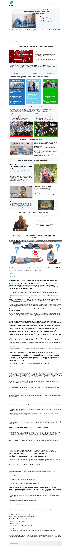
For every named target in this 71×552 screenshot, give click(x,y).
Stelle (53, 459)
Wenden (39, 304)
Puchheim (43, 295)
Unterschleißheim (53, 295)
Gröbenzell (26, 295)
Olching (52, 348)
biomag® (11, 40)
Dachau (23, 295)
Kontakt (61, 3)
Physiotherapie (12, 273)
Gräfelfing (57, 295)
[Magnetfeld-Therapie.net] (11, 3)
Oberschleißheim (35, 295)
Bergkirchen (40, 295)
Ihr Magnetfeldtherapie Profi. (14, 41)
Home (50, 3)
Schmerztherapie (12, 276)
